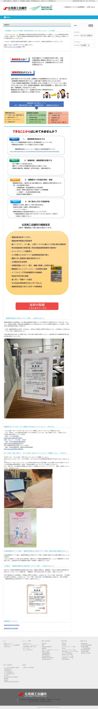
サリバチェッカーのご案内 (13, 47)
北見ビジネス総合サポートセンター (50, 649)
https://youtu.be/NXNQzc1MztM (13, 449)
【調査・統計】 (83, 641)
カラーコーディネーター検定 (69, 649)
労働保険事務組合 (46, 653)
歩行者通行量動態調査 (86, 645)
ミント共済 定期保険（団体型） (12, 667)
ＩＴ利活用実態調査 (85, 648)
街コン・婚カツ (26, 648)
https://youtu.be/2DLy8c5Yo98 (12, 438)
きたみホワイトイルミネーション (31, 645)
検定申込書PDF (65, 659)
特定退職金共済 (7, 669)
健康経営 (6, 680)
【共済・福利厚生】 (8, 664)
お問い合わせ (91, 7)
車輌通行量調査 (84, 646)
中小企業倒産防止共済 (9, 673)
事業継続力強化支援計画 (47, 657)
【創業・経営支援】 (45, 641)
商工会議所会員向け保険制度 (11, 677)
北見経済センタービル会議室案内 (75, 7)
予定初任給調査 (84, 651)
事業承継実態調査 (85, 649)
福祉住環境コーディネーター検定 (70, 651)
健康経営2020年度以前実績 (11, 625)
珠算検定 (64, 643)
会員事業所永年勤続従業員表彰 (11, 681)
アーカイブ (77, 45)
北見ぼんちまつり (27, 643)
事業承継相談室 (45, 654)
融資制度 (44, 648)
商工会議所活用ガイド (47, 659)
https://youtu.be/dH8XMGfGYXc (13, 443)
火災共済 (6, 675)
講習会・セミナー (8, 643)
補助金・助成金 (45, 651)
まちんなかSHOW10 (28, 649)
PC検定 (63, 648)
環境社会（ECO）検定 (67, 654)
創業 (43, 645)
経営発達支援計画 (46, 656)
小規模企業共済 (7, 670)
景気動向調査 (84, 643)
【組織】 (24, 664)
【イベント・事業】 (26, 641)
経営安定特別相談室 (46, 646)
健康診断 (6, 678)
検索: (75, 25)
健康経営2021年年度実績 (11, 628)
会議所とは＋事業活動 (28, 667)
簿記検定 (64, 645)
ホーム (4, 641)
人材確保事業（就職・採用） (30, 646)
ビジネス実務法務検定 (67, 653)
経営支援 (44, 643)
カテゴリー (77, 35)
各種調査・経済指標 (85, 653)
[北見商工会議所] (28, 10)
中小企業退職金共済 (8, 672)
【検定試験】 (64, 641)
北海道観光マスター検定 (68, 657)
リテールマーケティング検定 (69, 646)
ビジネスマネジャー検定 (68, 656)
